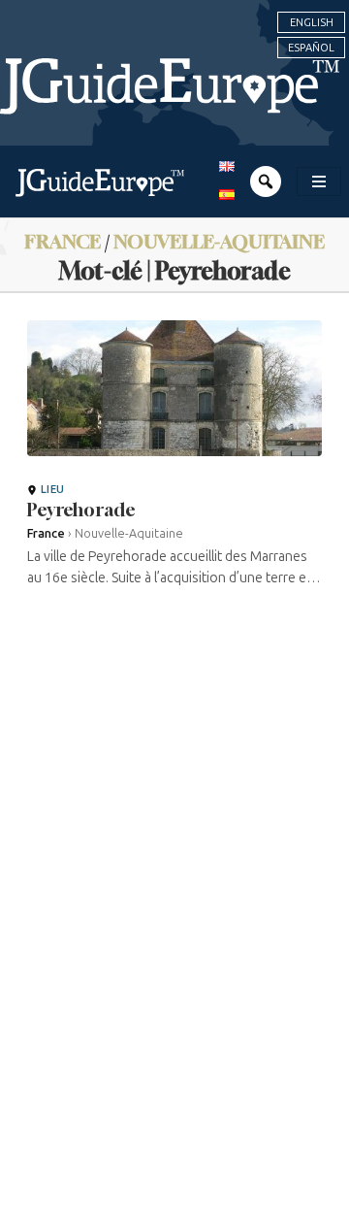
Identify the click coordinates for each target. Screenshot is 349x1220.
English (311, 22)
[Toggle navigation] (319, 181)
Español (311, 47)
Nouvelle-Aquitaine (219, 241)
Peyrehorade (81, 509)
